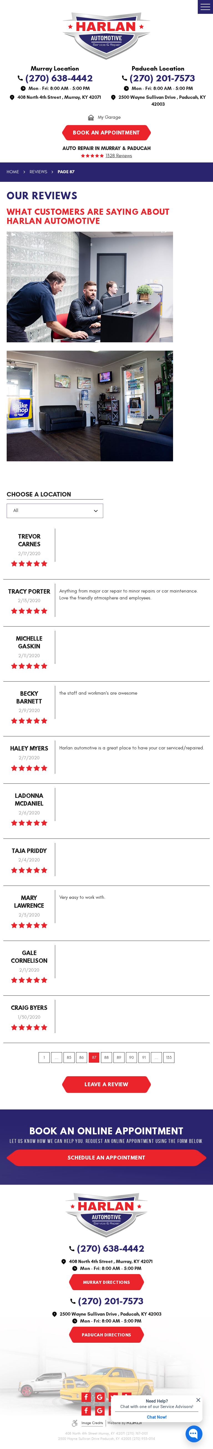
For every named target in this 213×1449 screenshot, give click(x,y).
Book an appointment (106, 132)
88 (106, 1057)
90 (131, 1057)
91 (144, 1057)
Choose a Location (39, 494)
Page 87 (66, 171)
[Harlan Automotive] (106, 36)
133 (169, 1057)
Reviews (38, 171)
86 (81, 1057)
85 (69, 1057)
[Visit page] (106, 1282)
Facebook (86, 1397)
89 (119, 1057)
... (56, 1057)
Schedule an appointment (106, 1157)
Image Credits (92, 1423)
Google (100, 1397)
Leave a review (106, 1084)
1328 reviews (119, 156)
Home (13, 171)
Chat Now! (157, 1417)
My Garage (109, 117)
